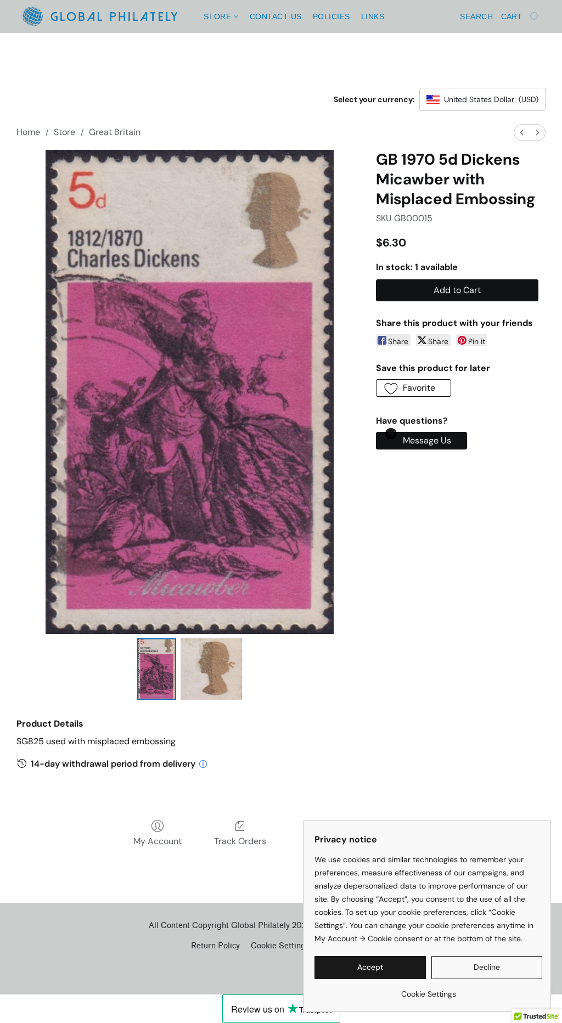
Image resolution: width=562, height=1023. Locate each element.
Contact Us (276, 16)
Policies (331, 16)
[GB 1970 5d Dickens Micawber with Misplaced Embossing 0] (157, 669)
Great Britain (114, 132)
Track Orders (240, 841)
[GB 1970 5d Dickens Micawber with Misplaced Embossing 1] (211, 669)
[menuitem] (522, 132)
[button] (99, 16)
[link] (428, 989)
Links (373, 16)
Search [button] (476, 16)
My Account (157, 841)
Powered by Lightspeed (281, 965)
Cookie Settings (280, 946)
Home (28, 132)
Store (219, 16)
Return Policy (215, 946)
